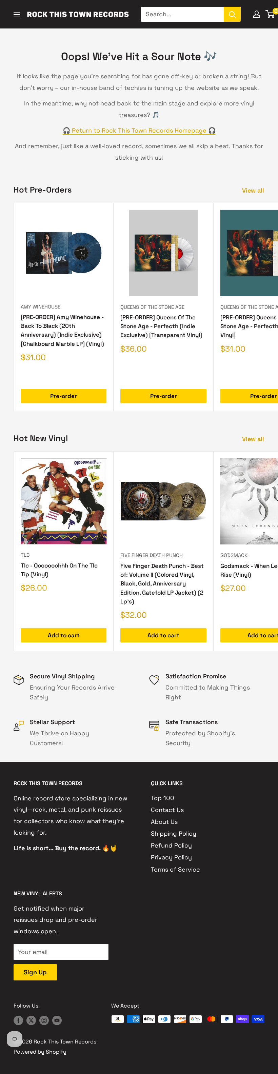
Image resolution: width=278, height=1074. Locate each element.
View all (254, 190)
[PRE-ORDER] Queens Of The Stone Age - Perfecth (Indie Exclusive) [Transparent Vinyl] (161, 326)
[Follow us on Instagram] (44, 1020)
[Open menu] (17, 14)
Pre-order (63, 396)
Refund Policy (171, 845)
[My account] (256, 14)
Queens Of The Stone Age (152, 307)
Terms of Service (175, 869)
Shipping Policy (173, 833)
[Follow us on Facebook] (18, 1020)
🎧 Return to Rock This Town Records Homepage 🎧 (139, 130)
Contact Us (167, 810)
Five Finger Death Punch (151, 555)
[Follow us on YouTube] (57, 1020)
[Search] (232, 14)
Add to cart (64, 635)
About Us (164, 822)
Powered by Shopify (40, 1051)
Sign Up (35, 972)
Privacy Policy (171, 857)
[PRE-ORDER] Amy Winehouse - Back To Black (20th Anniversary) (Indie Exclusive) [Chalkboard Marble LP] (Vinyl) (62, 330)
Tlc (25, 555)
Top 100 (162, 798)
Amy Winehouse (40, 306)
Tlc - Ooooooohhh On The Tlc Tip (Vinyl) (59, 570)
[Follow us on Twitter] (31, 1020)
